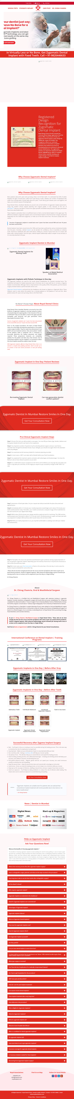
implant (29, 230)
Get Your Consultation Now (37, 421)
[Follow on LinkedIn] (59, 1076)
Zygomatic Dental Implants (14, 289)
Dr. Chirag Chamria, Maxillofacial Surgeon (25, 618)
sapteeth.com (16, 1075)
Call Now (47, 3)
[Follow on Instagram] (56, 1076)
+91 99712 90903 (54, 1092)
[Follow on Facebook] (53, 1076)
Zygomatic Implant (26, 8)
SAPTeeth (10, 208)
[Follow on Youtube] (61, 1076)
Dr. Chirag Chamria (59, 8)
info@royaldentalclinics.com (37, 1094)
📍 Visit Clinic (28, 3)
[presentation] (5, 654)
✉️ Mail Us (37, 3)
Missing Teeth (13, 8)
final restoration (27, 566)
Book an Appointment (20, 627)
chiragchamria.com (16, 1077)
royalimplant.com (17, 1079)
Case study (47, 8)
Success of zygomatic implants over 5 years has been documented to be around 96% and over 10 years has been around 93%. (24, 322)
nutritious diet (29, 753)
